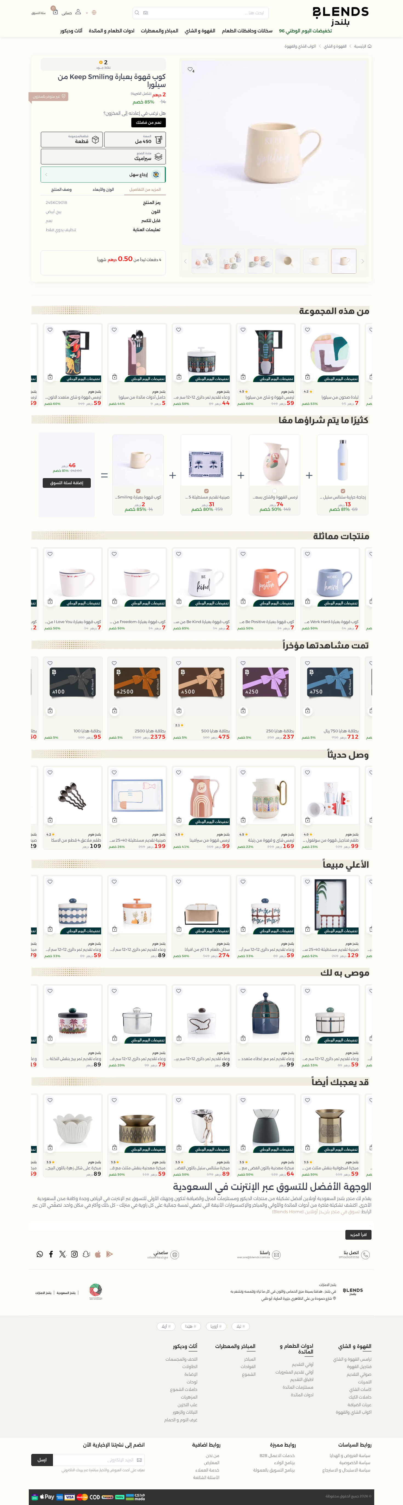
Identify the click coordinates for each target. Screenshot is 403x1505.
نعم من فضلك (148, 122)
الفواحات (248, 1366)
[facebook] (51, 1255)
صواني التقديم (359, 1374)
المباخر (250, 1359)
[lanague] (90, 13)
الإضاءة (191, 1374)
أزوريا (214, 1326)
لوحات (192, 1382)
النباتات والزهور (185, 1412)
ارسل (42, 1459)
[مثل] (371, 330)
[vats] (95, 1292)
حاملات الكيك (360, 1397)
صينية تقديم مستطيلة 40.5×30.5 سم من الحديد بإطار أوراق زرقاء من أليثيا (206, 497)
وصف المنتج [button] (61, 189)
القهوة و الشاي (335, 46)
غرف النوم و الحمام (180, 1419)
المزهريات (189, 1397)
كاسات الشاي (360, 1389)
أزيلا (164, 1326)
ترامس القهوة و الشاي (352, 1359)
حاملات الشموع (183, 1389)
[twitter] (63, 1255)
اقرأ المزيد (358, 1234)
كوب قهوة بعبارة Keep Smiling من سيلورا (138, 497)
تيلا (238, 1326)
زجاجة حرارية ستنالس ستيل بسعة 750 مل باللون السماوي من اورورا (343, 497)
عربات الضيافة (359, 1404)
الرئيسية (360, 46)
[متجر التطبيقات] (98, 1255)
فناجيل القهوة (359, 1366)
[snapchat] (86, 1255)
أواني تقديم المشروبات (294, 1372)
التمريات (364, 1382)
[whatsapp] (40, 1255)
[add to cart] (308, 377)
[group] (274, 261)
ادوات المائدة (302, 1394)
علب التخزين (187, 1404)
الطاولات (189, 1366)
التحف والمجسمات (181, 1359)
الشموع (249, 1374)
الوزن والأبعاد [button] (103, 189)
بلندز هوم (287, 392)
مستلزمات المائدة (298, 1387)
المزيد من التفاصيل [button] (145, 189)
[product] (330, 352)
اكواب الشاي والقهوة (300, 46)
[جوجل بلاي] (110, 1255)
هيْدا (188, 1326)
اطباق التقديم (301, 1379)
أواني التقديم (302, 1364)
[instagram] (75, 1255)
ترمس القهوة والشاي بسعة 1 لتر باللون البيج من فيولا (274, 497)
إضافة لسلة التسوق (66, 483)
